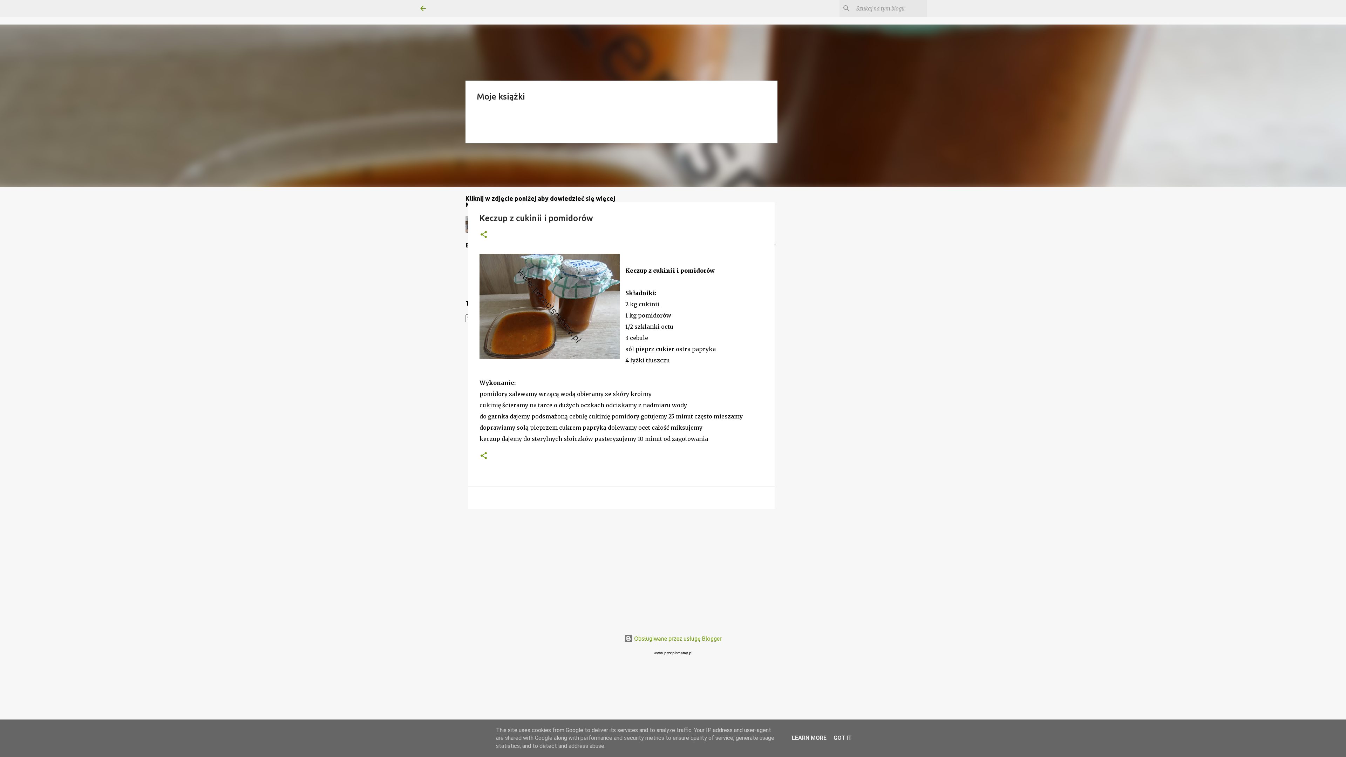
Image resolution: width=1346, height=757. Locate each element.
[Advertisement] (621, 568)
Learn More (809, 738)
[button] (484, 235)
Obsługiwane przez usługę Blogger (677, 638)
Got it (843, 738)
